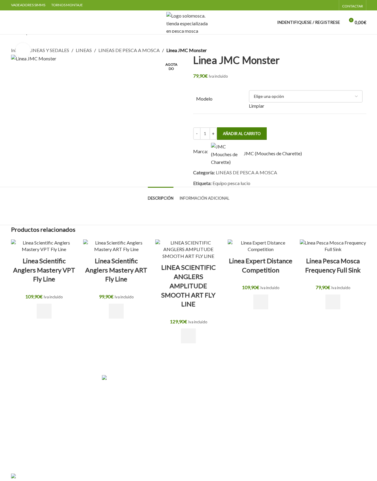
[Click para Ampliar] (22, 50)
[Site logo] (188, 21)
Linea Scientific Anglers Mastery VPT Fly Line (44, 270)
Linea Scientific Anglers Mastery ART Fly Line (116, 270)
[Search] (13, 22)
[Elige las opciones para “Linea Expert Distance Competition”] (260, 301)
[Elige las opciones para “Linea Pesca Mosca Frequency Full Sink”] (332, 301)
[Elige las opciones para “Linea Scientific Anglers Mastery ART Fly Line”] (116, 311)
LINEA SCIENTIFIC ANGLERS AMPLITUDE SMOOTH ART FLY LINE (188, 285)
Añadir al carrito (242, 133)
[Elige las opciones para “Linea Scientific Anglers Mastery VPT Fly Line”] (44, 311)
